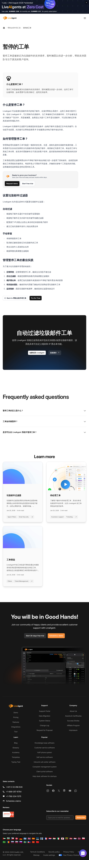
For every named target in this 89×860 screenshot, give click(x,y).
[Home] (4, 28)
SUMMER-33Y (36, 11)
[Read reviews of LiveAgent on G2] (8, 814)
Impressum (73, 730)
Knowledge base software (44, 743)
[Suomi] (41, 839)
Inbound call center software (44, 762)
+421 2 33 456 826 (14, 787)
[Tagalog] (29, 842)
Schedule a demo (56, 636)
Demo (16, 713)
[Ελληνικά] (25, 839)
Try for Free (35, 298)
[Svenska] (25, 842)
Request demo (12, 184)
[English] (29, 839)
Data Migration (44, 716)
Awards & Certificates (73, 716)
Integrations (15, 727)
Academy (15, 752)
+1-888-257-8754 (13, 791)
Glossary (16, 748)
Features (16, 722)
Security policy (54, 852)
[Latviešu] (71, 839)
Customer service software (44, 748)
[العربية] (4, 839)
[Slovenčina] (16, 842)
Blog (15, 743)
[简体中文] (37, 842)
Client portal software (44, 771)
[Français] (45, 839)
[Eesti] (37, 839)
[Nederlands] (75, 839)
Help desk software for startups (45, 776)
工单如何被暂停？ (10, 421)
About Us (73, 711)
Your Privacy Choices (71, 855)
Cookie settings (49, 855)
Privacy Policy (68, 852)
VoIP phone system (44, 752)
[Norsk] (79, 839)
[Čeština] (12, 839)
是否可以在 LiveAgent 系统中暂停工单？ (20, 432)
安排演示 (53, 353)
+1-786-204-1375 (13, 796)
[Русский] (12, 842)
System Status (44, 721)
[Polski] (83, 839)
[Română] (8, 842)
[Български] (8, 839)
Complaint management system (45, 767)
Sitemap (36, 855)
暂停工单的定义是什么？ (13, 410)
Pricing (15, 717)
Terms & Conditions (37, 852)
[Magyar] (54, 839)
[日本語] (62, 839)
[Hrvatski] (50, 839)
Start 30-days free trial (35, 636)
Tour (15, 732)
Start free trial (27, 184)
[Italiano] (58, 839)
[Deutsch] (20, 839)
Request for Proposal (44, 730)
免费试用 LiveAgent (36, 353)
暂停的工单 (27, 28)
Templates (16, 757)
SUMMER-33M (14, 11)
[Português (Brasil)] (4, 842)
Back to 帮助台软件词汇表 (16, 298)
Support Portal (44, 711)
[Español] (33, 839)
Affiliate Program (73, 725)
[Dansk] (16, 839)
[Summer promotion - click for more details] (44, 7)
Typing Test (15, 762)
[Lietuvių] (66, 839)
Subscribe (81, 817)
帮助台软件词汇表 (14, 28)
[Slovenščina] (20, 842)
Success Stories (73, 721)
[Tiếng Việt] (33, 842)
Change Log (44, 725)
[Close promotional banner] (86, 2)
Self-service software (45, 757)
